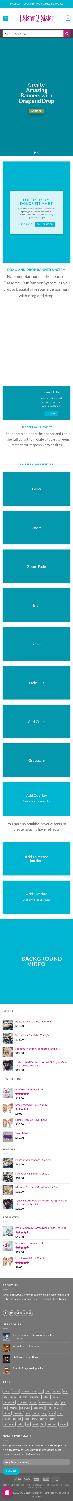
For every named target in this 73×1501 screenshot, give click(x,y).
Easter (33, 1402)
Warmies (52, 1424)
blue (65, 1391)
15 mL (6, 1391)
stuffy (52, 1418)
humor (57, 1407)
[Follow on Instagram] (12, 1313)
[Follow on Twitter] (18, 1313)
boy (5, 1396)
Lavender (18, 1413)
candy (13, 1396)
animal (15, 1391)
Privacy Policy (37, 1487)
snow (34, 1418)
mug (44, 1413)
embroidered (45, 1402)
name (52, 1413)
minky (36, 1413)
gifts (63, 1402)
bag (41, 1391)
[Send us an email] (24, 1313)
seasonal (17, 1418)
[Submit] (66, 33)
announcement (29, 1391)
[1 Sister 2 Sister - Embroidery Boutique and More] (37, 18)
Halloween (25, 1407)
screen (7, 1418)
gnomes (13, 1407)
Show (7, 1492)
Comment (18, 1338)
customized (9, 1402)
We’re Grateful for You (26, 1345)
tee (28, 1424)
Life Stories (17, 1485)
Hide (49, 1407)
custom (54, 1396)
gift (56, 1402)
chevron (23, 1396)
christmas (34, 1396)
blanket (56, 1391)
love (28, 1413)
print (60, 1413)
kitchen (7, 1413)
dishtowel (22, 1402)
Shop (6, 1485)
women (63, 1424)
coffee (45, 1396)
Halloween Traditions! (26, 1357)
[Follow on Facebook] (5, 1313)
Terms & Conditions (57, 1485)
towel (35, 1424)
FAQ (28, 1485)
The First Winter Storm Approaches (33, 1334)
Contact (38, 1485)
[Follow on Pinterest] (30, 1313)
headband (38, 1407)
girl (5, 1407)
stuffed (43, 1418)
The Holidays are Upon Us (28, 1368)
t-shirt (20, 1424)
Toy (43, 1424)
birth (48, 1391)
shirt (27, 1418)
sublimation (9, 1424)
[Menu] (5, 18)
